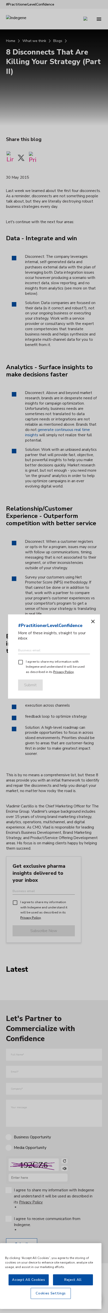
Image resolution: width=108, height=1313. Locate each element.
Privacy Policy (63, 672)
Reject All (73, 1280)
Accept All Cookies (28, 1280)
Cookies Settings (51, 1293)
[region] (50, 1276)
